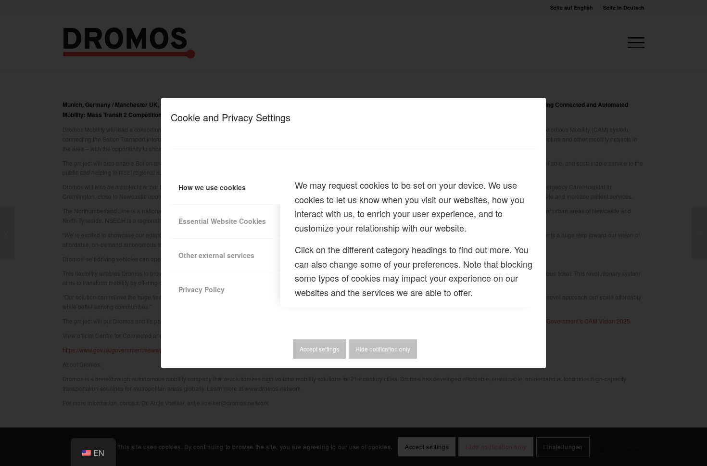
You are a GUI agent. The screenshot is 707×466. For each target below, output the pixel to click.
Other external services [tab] (216, 255)
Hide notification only (382, 349)
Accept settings (319, 349)
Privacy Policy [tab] (201, 289)
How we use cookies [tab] (212, 187)
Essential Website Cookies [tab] (222, 221)
